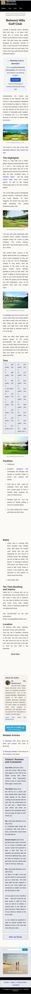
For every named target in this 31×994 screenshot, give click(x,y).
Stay (10, 8)
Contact (6, 982)
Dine (15, 8)
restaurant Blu (22, 469)
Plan (20, 8)
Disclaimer (15, 985)
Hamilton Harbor (9, 177)
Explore (3, 8)
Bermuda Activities (11, 751)
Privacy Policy (21, 982)
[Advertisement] (15, 525)
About (13, 982)
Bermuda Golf (10, 741)
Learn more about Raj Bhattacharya (15, 718)
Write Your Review (15, 937)
